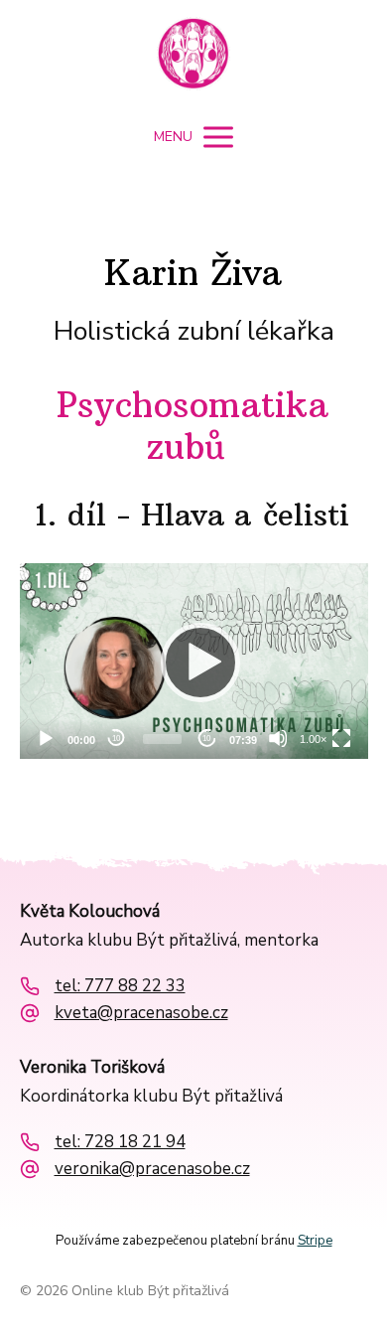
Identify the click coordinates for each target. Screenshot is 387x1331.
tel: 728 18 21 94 (120, 1142)
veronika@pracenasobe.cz (152, 1169)
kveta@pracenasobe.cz (141, 1013)
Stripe (315, 1241)
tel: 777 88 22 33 (120, 986)
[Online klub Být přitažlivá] (193, 55)
